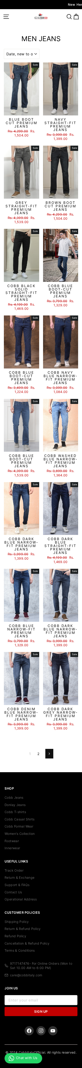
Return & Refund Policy (23, 929)
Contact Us (13, 892)
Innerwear (12, 848)
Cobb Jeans (14, 797)
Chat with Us (27, 1058)
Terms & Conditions (20, 950)
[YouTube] (52, 1030)
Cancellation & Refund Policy (27, 943)
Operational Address (21, 899)
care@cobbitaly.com (26, 975)
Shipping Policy (17, 922)
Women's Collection (20, 834)
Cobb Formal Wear (19, 826)
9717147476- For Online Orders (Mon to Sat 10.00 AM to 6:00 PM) (41, 965)
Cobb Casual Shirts (20, 819)
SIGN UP (41, 1011)
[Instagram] (41, 1030)
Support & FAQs (17, 885)
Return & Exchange (19, 877)
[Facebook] (29, 1030)
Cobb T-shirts (15, 812)
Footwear (12, 841)
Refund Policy (15, 936)
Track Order (14, 870)
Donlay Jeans (15, 805)
